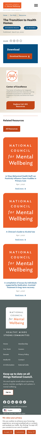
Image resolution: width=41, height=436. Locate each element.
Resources (22, 15)
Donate (6, 354)
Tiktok (24, 402)
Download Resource (19, 56)
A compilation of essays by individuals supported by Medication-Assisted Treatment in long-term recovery (20, 287)
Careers (21, 349)
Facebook (4, 402)
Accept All (8, 432)
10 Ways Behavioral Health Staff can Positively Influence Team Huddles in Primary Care (20, 180)
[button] (11, 410)
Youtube (8, 402)
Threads (20, 402)
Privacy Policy (23, 354)
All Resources (12, 129)
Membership (23, 344)
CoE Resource (31, 28)
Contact (21, 360)
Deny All (31, 432)
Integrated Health (12, 28)
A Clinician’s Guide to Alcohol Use (20, 233)
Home (5, 15)
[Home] (12, 6)
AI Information (8, 365)
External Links (23, 365)
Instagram (16, 402)
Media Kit (6, 360)
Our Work (13, 15)
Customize (20, 432)
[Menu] (36, 5)
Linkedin (12, 402)
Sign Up (8, 392)
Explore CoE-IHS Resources (20, 105)
